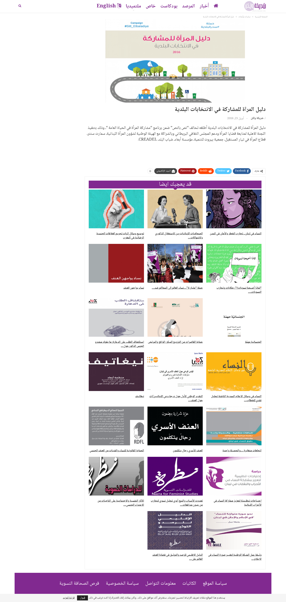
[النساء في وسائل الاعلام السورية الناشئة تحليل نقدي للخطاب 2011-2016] (233, 371)
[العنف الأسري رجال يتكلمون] (175, 426)
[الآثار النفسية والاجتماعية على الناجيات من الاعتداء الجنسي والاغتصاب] (116, 476)
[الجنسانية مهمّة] (233, 317)
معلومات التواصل (160, 583)
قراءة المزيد (69, 598)
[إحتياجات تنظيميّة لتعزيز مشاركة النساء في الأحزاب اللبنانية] (233, 476)
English (106, 6)
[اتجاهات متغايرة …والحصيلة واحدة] (233, 426)
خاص (151, 6)
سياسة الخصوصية (122, 583)
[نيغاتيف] (116, 371)
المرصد (188, 6)
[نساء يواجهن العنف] (116, 263)
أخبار (204, 6)
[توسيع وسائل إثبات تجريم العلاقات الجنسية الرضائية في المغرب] (116, 209)
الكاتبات (189, 583)
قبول (82, 598)
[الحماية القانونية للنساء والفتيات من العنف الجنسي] (116, 426)
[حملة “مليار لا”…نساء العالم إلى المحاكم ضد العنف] (175, 263)
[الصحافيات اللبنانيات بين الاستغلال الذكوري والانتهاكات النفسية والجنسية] (175, 209)
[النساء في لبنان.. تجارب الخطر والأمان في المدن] (233, 209)
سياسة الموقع (215, 583)
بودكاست (168, 6)
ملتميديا (133, 6)
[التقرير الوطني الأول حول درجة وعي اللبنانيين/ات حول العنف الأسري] (175, 371)
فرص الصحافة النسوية (79, 583)
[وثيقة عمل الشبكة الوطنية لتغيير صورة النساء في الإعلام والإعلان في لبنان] (233, 530)
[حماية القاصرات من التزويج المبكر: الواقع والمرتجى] (175, 317)
